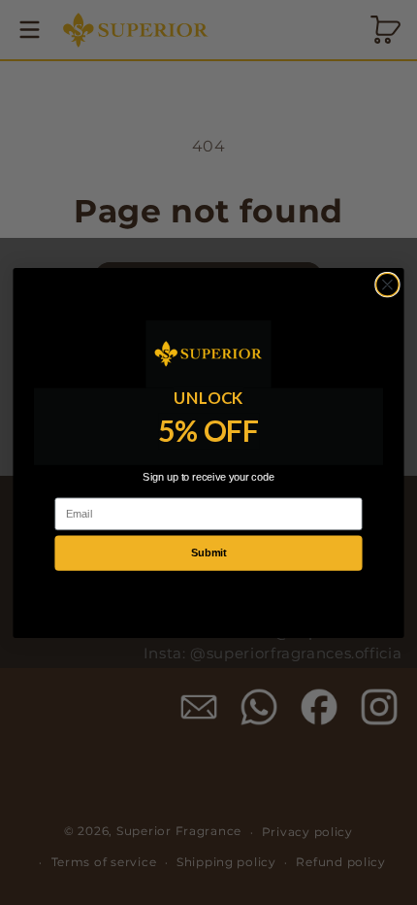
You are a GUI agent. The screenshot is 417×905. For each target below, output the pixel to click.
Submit (208, 552)
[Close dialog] (388, 284)
